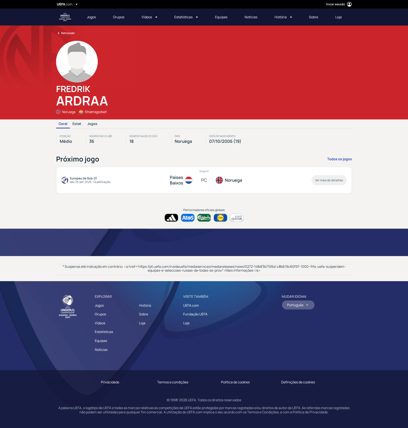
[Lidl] (220, 218)
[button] (149, 17)
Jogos (92, 124)
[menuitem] (94, 17)
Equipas (101, 340)
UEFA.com (191, 305)
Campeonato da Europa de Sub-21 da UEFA (65, 17)
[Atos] (188, 218)
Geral (63, 124)
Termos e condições (172, 382)
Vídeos (100, 323)
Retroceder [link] (68, 33)
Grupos (100, 314)
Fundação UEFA (195, 314)
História (145, 305)
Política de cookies (235, 382)
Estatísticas (104, 331)
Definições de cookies (298, 382)
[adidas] (171, 218)
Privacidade (110, 382)
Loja (142, 323)
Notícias (101, 349)
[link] (91, 17)
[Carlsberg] (204, 218)
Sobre (143, 314)
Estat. (77, 124)
